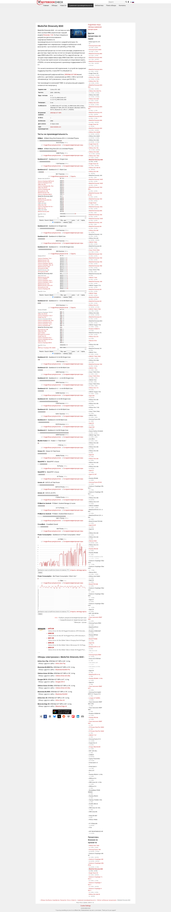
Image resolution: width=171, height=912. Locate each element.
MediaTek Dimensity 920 (95, 289)
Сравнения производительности (80, 5)
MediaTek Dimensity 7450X (96, 179)
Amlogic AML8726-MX (94, 747)
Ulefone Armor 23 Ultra (63, 688)
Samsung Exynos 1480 (43, 191)
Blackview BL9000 (61, 694)
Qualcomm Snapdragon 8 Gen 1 (45, 337)
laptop (83, 220)
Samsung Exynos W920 (95, 654)
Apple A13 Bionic (41, 332)
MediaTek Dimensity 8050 (43, 277)
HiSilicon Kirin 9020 (94, 99)
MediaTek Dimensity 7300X (96, 218)
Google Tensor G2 (42, 198)
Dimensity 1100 (48, 35)
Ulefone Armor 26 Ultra (63, 676)
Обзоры (54, 5)
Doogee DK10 (60, 682)
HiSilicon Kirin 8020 (94, 152)
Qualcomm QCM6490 (42, 279)
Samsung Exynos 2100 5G (44, 334)
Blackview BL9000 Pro (63, 670)
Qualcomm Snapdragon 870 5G (45, 182)
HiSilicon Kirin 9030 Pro (95, 91)
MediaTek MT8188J (94, 297)
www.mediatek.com (55, 127)
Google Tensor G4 (93, 124)
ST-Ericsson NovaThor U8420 (96, 731)
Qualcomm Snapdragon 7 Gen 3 (45, 280)
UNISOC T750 (92, 368)
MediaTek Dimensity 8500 (95, 53)
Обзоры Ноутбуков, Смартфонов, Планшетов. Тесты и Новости (58, 900)
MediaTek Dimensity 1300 (43, 192)
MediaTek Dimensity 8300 (95, 128)
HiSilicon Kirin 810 (93, 305)
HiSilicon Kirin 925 (93, 458)
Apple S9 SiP (92, 525)
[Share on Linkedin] (78, 716)
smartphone (57, 222)
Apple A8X (91, 427)
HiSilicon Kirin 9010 (94, 102)
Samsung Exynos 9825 (43, 271)
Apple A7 (91, 470)
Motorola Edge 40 (61, 706)
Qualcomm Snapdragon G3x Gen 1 (45, 206)
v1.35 (39, 652)
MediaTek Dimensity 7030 (95, 254)
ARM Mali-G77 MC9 (71, 74)
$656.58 (51, 643)
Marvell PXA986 (93, 639)
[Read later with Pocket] (68, 716)
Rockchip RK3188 (93, 549)
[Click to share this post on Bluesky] (54, 716)
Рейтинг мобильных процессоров (106, 900)
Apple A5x (91, 643)
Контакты (122, 5)
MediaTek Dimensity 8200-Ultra (44, 200)
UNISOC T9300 (93, 242)
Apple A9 (91, 423)
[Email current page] (82, 716)
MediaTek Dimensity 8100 (95, 112)
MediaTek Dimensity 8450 (95, 57)
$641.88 (51, 638)
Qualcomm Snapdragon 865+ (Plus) (46, 186)
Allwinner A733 (93, 340)
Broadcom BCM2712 (94, 329)
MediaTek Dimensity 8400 (95, 61)
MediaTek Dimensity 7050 (95, 262)
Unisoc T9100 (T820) (94, 250)
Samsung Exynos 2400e (95, 49)
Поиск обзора (111, 5)
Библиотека (99, 5)
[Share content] (41, 716)
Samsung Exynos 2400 (95, 45)
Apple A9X (91, 395)
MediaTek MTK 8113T (94, 647)
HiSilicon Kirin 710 (93, 388)
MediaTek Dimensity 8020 (96, 159)
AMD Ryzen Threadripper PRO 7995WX (46, 347)
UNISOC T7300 (93, 277)
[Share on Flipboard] (73, 716)
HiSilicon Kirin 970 (93, 336)
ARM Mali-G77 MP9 (55, 113)
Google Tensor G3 (42, 336)
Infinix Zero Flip (60, 663)
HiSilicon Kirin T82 (42, 208)
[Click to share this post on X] (59, 716)
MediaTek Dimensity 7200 (43, 284)
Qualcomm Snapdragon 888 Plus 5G (46, 181)
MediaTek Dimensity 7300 (43, 260)
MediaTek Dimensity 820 (95, 226)
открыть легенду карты (78, 570)
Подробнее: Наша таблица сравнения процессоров (95, 27)
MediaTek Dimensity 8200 (43, 211)
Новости (63, 5)
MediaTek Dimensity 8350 (95, 120)
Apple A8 (91, 454)
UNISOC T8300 (93, 293)
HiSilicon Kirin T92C (42, 205)
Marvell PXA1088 (93, 584)
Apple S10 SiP (93, 474)
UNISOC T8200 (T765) (95, 309)
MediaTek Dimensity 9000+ (96, 69)
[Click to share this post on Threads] (50, 716)
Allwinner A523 (93, 541)
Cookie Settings (86, 906)
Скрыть (72, 176)
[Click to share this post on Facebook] (45, 716)
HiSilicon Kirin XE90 (94, 77)
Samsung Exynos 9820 (43, 268)
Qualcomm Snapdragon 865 (44, 189)
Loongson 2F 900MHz (94, 698)
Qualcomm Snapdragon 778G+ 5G (45, 265)
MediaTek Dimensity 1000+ (44, 261)
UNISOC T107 (92, 735)
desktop (65, 222)
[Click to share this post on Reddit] (64, 716)
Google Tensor (41, 201)
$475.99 (51, 628)
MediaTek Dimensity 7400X (44, 266)
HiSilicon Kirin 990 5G (42, 187)
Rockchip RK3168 (93, 717)
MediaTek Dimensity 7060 (95, 266)
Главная (46, 5)
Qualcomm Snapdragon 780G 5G (45, 263)
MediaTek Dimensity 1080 (95, 281)
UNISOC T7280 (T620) (95, 356)
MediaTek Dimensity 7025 (95, 258)
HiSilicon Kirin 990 (42, 184)
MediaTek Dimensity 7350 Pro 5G (45, 285)
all (78, 220)
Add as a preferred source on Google (64, 712)
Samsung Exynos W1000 (95, 482)
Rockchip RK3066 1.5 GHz (96, 678)
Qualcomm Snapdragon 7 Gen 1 (45, 258)
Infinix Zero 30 (60, 700)
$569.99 (51, 633)
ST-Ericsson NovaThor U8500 (96, 727)
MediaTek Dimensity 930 (95, 301)
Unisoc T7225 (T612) (94, 376)
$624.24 (51, 647)
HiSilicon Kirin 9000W (94, 132)
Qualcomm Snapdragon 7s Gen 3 (45, 282)
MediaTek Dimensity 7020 (95, 364)
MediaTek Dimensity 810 (95, 317)
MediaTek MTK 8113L (94, 674)
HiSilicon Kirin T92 (93, 81)
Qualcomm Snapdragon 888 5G (45, 194)
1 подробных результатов (51, 145)
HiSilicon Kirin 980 (93, 230)
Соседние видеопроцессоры (72, 145)
